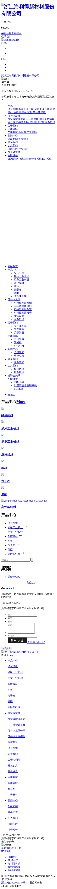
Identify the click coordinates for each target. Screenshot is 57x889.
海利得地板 (14, 867)
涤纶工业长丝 (21, 276)
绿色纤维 (19, 273)
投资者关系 (14, 152)
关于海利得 (20, 326)
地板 (16, 286)
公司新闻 (19, 352)
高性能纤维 (20, 296)
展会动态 (19, 355)
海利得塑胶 (14, 870)
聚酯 (16, 293)
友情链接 (13, 155)
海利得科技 (14, 863)
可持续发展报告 (23, 312)
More (20, 402)
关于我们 (13, 125)
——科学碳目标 (23, 306)
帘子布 (18, 289)
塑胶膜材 (19, 283)
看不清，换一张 (36, 642)
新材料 (18, 342)
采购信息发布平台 (11, 33)
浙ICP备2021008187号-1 (14, 882)
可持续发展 (14, 115)
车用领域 (19, 339)
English (11, 394)
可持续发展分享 (23, 309)
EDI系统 (18, 388)
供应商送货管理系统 (25, 385)
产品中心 (13, 105)
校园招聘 (19, 369)
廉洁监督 (19, 316)
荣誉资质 (19, 332)
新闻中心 (13, 135)
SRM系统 (19, 382)
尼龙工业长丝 (21, 279)
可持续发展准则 (23, 302)
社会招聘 (19, 372)
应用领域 (13, 129)
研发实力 (19, 329)
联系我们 (6, 36)
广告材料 (19, 345)
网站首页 (13, 266)
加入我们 (13, 145)
